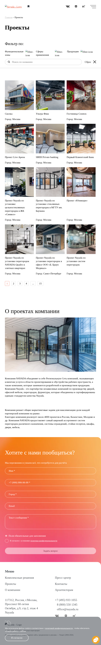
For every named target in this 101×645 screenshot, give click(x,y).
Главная (8, 17)
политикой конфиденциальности (59, 628)
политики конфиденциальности (43, 541)
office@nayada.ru (67, 609)
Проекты (10, 583)
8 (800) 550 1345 (67, 604)
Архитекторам (64, 589)
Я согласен (16, 637)
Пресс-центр (63, 577)
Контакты (61, 583)
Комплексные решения (19, 577)
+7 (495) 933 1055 (66, 600)
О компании (12, 589)
